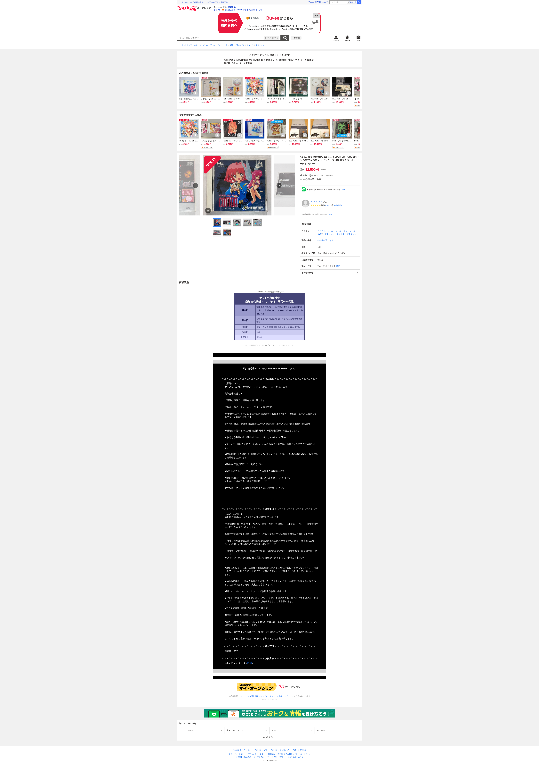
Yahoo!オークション (242, 750)
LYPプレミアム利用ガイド (287, 754)
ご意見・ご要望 (278, 757)
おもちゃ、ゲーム (201, 45)
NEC (231, 45)
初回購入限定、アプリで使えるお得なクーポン (244, 10)
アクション (260, 45)
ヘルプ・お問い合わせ (294, 757)
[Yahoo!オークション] (194, 6)
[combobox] (220, 37)
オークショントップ (184, 45)
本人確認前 (338, 205)
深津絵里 (352, 2)
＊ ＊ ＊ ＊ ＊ (317, 202)
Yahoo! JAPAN (315, 2)
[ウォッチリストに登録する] (195, 93)
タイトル (250, 45)
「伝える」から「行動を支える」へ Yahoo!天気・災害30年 (204, 2)
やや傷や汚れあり (325, 240)
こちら (329, 214)
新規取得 (232, 7)
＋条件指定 (296, 38)
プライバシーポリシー (237, 754)
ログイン (217, 10)
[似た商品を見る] (208, 210)
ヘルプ (325, 2)
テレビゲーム (222, 45)
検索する (285, 38)
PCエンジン (240, 45)
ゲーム (212, 45)
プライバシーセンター (256, 754)
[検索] (359, 2)
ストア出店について (261, 757)
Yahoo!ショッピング (280, 750)
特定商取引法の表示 (243, 757)
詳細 (343, 189)
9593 (327, 205)
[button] (330, 273)
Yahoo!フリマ (261, 750)
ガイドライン (305, 754)
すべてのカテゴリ (271, 38)
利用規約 (271, 754)
